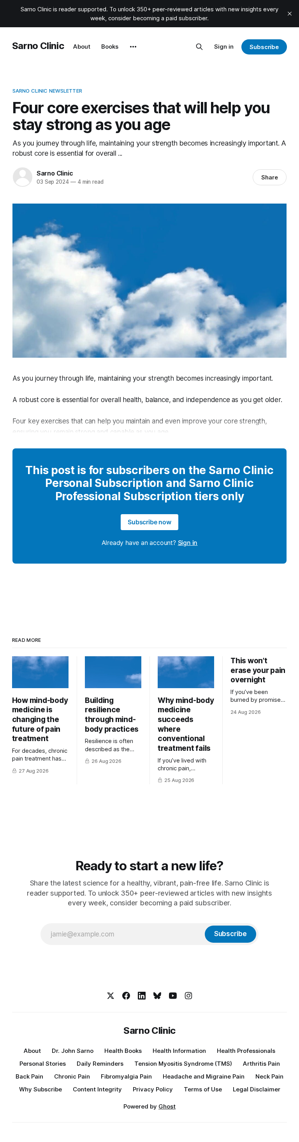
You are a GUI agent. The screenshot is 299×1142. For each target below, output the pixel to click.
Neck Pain (269, 1076)
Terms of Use (203, 1089)
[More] (133, 46)
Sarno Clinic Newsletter (47, 91)
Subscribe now (149, 522)
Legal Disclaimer (256, 1089)
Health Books (123, 1050)
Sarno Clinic (38, 45)
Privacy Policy (153, 1089)
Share (269, 177)
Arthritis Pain (261, 1063)
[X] (110, 996)
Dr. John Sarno (72, 1050)
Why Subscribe (40, 1089)
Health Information (179, 1050)
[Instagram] (188, 996)
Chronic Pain (72, 1076)
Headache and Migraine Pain (203, 1076)
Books (109, 46)
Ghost (167, 1106)
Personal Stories (42, 1063)
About (81, 46)
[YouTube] (173, 996)
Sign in (224, 46)
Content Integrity (97, 1089)
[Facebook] (126, 996)
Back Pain (29, 1076)
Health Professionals (246, 1050)
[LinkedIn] (142, 996)
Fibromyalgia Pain (126, 1076)
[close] (289, 13)
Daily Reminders (100, 1063)
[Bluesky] (157, 996)
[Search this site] (199, 46)
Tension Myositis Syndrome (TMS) (183, 1063)
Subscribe (264, 47)
